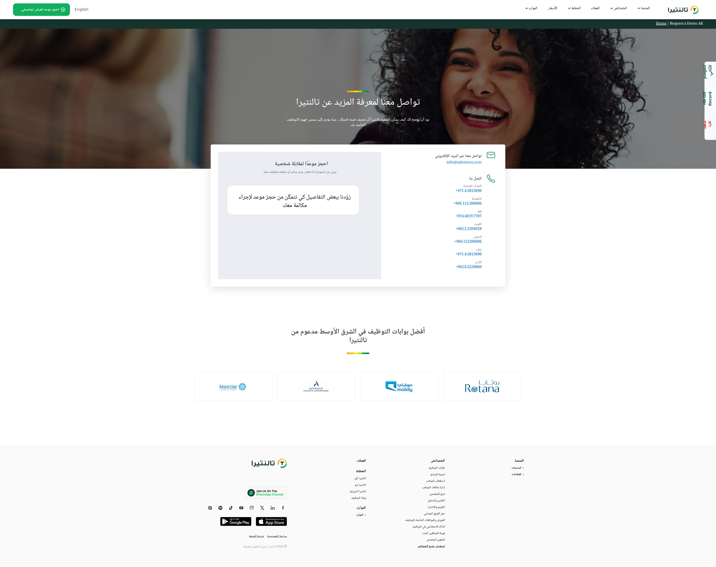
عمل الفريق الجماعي (434, 514)
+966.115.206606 (467, 204)
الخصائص (620, 9)
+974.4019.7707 (469, 216)
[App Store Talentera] (271, 521)
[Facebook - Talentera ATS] (283, 508)
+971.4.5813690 (469, 191)
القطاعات (516, 474)
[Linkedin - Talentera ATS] (273, 508)
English (82, 9)
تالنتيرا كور (360, 478)
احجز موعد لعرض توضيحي (40, 10)
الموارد (533, 9)
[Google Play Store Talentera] (235, 521)
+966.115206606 (468, 242)
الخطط (576, 9)
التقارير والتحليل (436, 501)
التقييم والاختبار (436, 507)
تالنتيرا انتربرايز (358, 491)
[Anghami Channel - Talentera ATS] (210, 508)
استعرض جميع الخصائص (431, 546)
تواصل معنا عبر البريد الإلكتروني (458, 156)
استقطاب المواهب (435, 481)
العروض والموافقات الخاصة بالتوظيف (425, 520)
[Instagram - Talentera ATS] (252, 508)
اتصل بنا (475, 178)
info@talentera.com (464, 163)
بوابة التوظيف (358, 498)
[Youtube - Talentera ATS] (241, 508)
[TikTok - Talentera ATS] (231, 508)
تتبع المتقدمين (437, 494)
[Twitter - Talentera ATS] (262, 508)
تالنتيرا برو (360, 485)
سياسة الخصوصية (277, 536)
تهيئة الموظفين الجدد (433, 533)
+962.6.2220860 (469, 267)
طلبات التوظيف (436, 468)
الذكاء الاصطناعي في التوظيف (428, 527)
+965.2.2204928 (469, 229)
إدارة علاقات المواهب (433, 488)
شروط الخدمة (256, 536)
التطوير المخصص (435, 540)
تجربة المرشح (437, 474)
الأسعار (552, 9)
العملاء (595, 9)
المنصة (645, 9)
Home (661, 24)
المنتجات (516, 468)
